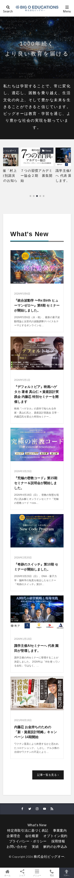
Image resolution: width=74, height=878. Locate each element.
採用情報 (58, 841)
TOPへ (66, 875)
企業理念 (13, 836)
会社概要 (32, 836)
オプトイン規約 (55, 836)
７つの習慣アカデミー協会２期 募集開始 (37, 175)
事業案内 (60, 830)
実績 (35, 846)
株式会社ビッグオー (49, 856)
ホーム (7, 875)
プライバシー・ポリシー (28, 841)
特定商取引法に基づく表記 (27, 830)
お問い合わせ (17, 846)
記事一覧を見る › (48, 774)
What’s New (37, 825)
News (48, 150)
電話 (52, 875)
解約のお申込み (55, 846)
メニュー (37, 875)
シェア (22, 875)
